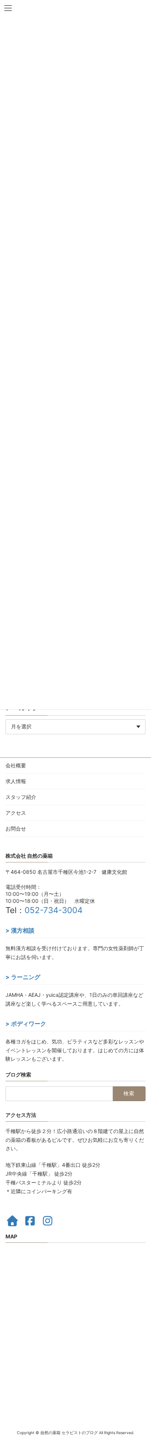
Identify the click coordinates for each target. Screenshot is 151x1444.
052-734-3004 (53, 910)
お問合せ (15, 828)
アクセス (15, 813)
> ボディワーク (25, 1023)
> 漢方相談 (19, 930)
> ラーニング (22, 977)
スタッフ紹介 (20, 797)
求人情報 (15, 781)
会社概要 (15, 765)
